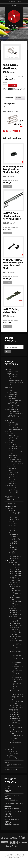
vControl (11, 493)
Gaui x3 (14, 569)
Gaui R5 (14, 566)
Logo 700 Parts (16, 601)
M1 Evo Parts (15, 618)
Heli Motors (15, 459)
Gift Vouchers (8, 503)
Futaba (11, 444)
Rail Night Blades (14, 400)
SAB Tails (11, 407)
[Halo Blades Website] (14, 838)
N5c (13, 551)
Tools (6, 762)
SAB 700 (14, 540)
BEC (8, 431)
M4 (12, 530)
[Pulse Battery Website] (23, 838)
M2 (12, 529)
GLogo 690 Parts (16, 586)
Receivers (9, 466)
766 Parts (14, 714)
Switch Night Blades (14, 413)
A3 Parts (14, 579)
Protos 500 (14, 612)
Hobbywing (12, 437)
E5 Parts (14, 716)
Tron (10, 553)
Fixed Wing (8, 496)
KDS (10, 521)
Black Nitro (17, 662)
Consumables (10, 371)
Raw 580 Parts (15, 696)
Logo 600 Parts (16, 597)
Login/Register (11, 1)
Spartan (11, 448)
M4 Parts (14, 633)
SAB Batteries (12, 427)
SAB (10, 532)
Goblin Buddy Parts (17, 670)
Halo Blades (10, 393)
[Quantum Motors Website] (18, 846)
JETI (10, 470)
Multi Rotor (14, 461)
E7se (13, 547)
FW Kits (9, 500)
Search (8, 351)
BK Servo (11, 476)
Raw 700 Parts (15, 698)
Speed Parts (15, 705)
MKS (10, 483)
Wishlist (19, 1)
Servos (8, 474)
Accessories (8, 369)
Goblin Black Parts (16, 659)
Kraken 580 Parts (16, 683)
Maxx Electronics (13, 446)
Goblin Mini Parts (16, 674)
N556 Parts (15, 720)
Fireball (16, 677)
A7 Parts (14, 582)
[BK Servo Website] (5, 842)
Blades (6, 391)
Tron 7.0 (14, 558)
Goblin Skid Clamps (14, 377)
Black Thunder (18, 666)
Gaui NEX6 (15, 512)
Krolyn (20, 856)
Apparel (7, 387)
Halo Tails (12, 394)
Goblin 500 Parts (16, 640)
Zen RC (14, 25)
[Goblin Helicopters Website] (5, 838)
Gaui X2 (14, 568)
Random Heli (10, 375)
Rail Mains (12, 398)
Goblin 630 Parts (16, 647)
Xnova (10, 457)
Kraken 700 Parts (16, 687)
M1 (12, 527)
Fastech (11, 478)
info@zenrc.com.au (14, 857)
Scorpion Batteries (14, 429)
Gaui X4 (14, 516)
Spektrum (11, 472)
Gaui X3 (14, 514)
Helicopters (8, 506)
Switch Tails (12, 415)
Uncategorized (8, 769)
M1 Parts (14, 623)
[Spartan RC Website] (9, 846)
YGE (10, 440)
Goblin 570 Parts (16, 644)
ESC (8, 433)
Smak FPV (12, 751)
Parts (8, 560)
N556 (13, 549)
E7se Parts (14, 718)
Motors (9, 453)
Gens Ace (11, 424)
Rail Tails (11, 402)
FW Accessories (11, 498)
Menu (14, 5)
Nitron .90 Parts (16, 731)
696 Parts (14, 713)
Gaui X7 (14, 519)
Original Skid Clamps (15, 382)
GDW (10, 481)
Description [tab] (9, 98)
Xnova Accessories (16, 463)
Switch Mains (12, 411)
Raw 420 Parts (15, 690)
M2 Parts (14, 631)
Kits (8, 508)
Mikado (11, 523)
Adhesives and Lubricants (14, 764)
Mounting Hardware (14, 380)
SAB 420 (14, 534)
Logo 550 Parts (16, 594)
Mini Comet (17, 679)
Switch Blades (10, 409)
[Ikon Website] (14, 842)
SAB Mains (12, 406)
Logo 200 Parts (16, 590)
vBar (10, 450)
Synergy (11, 542)
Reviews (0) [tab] (19, 98)
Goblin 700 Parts (16, 651)
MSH (10, 608)
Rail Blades (10, 396)
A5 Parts (14, 581)
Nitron (13, 555)
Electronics (7, 420)
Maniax (11, 426)
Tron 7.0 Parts (15, 739)
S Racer (14, 753)
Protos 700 (14, 614)
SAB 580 (14, 538)
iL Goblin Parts (18, 701)
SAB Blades (10, 404)
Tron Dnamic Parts (16, 742)
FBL (8, 442)
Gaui (10, 435)
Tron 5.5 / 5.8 (15, 556)
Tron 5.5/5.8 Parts (16, 735)
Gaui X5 (14, 517)
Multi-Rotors (8, 747)
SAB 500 (14, 536)
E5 (12, 545)
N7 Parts (14, 724)
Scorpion (11, 439)
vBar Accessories (13, 452)
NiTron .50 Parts (16, 727)
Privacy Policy (10, 856)
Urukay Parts (15, 707)
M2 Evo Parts (15, 625)
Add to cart (12, 85)
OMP (10, 489)
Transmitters (10, 485)
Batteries (9, 422)
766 (13, 543)
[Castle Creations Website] (23, 842)
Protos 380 (14, 610)
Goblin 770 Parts (16, 655)
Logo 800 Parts (16, 605)
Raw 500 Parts (15, 694)
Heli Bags (9, 373)
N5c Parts (14, 722)
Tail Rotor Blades (11, 417)
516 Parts (14, 711)
